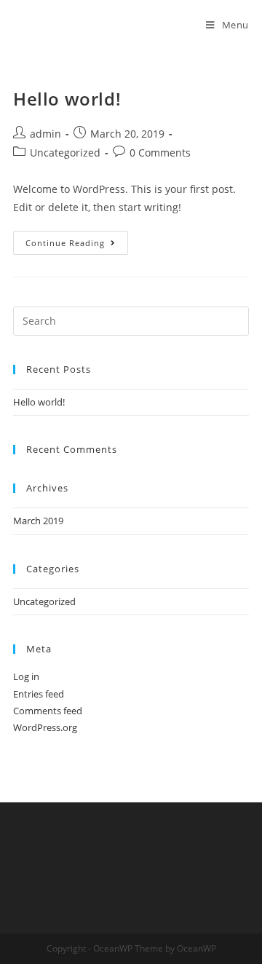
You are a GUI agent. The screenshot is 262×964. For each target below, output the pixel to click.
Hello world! (67, 99)
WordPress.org (45, 727)
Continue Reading (76, 245)
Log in (26, 676)
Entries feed (38, 693)
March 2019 (38, 520)
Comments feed (47, 710)
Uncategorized (65, 152)
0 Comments (160, 152)
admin (45, 134)
